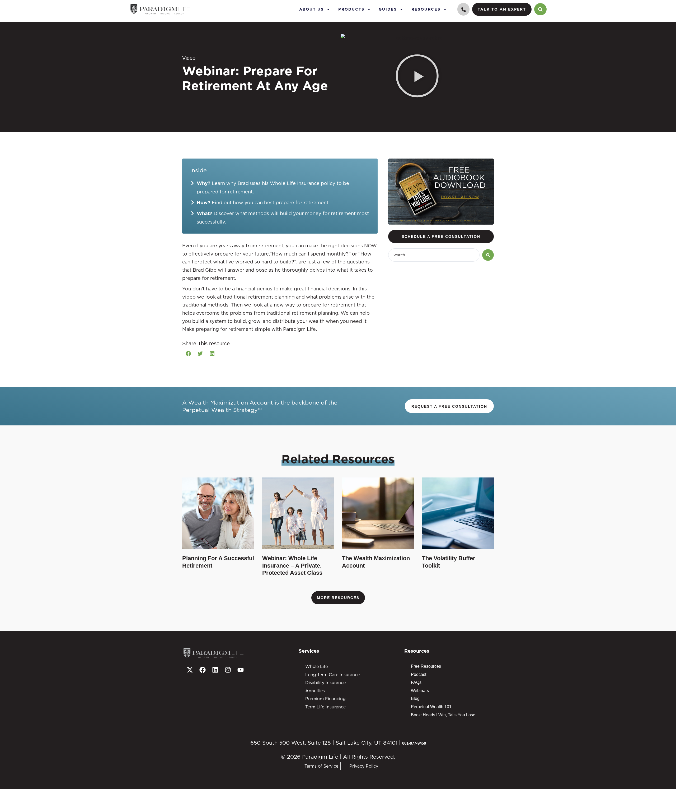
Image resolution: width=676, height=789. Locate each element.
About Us (311, 9)
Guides (388, 9)
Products (351, 9)
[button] (417, 77)
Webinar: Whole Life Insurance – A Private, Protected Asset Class (292, 565)
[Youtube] (240, 669)
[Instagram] (228, 669)
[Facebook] (202, 669)
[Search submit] (488, 255)
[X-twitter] (190, 669)
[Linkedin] (215, 669)
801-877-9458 (414, 743)
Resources (425, 9)
